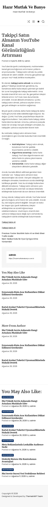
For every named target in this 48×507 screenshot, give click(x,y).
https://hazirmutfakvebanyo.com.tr (21, 258)
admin (27, 61)
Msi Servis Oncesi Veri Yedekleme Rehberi (23, 473)
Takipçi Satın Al (8, 222)
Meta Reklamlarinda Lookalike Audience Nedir (22, 445)
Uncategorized (7, 397)
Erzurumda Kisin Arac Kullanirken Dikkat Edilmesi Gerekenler (23, 293)
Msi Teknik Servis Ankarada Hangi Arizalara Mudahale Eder (19, 278)
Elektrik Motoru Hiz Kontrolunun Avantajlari (19, 460)
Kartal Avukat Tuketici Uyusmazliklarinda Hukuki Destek (23, 308)
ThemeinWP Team (34, 496)
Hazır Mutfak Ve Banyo (24, 7)
